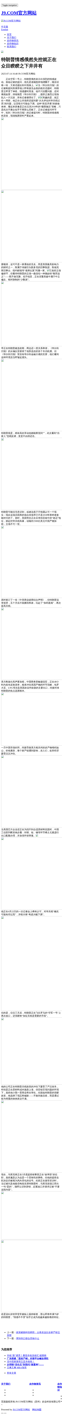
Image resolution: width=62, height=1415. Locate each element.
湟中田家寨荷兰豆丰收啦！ (21, 1361)
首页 (9, 34)
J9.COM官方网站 (21, 1409)
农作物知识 (12, 43)
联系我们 (11, 46)
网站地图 (36, 1409)
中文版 (4, 26)
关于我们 (11, 37)
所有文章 (11, 1373)
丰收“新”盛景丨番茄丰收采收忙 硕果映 (26, 1355)
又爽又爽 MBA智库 (17, 1367)
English (4, 29)
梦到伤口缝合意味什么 (27, 1338)
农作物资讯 (12, 40)
